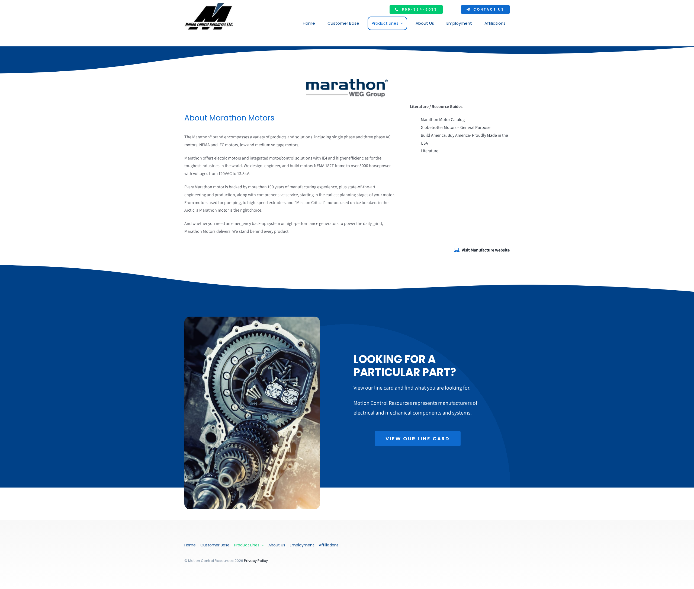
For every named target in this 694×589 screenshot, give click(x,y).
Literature (430, 151)
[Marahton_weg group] (347, 81)
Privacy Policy (256, 560)
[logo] (208, 5)
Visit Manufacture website (486, 250)
